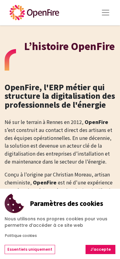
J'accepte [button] (100, 249)
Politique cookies (21, 235)
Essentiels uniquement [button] (29, 249)
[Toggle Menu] (105, 12)
